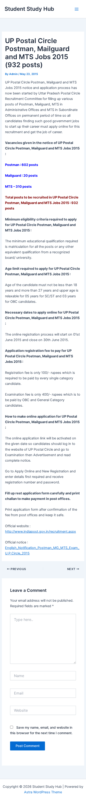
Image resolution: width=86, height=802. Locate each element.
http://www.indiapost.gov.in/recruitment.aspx (40, 531)
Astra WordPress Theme (43, 792)
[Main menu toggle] (76, 9)
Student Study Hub (29, 9)
